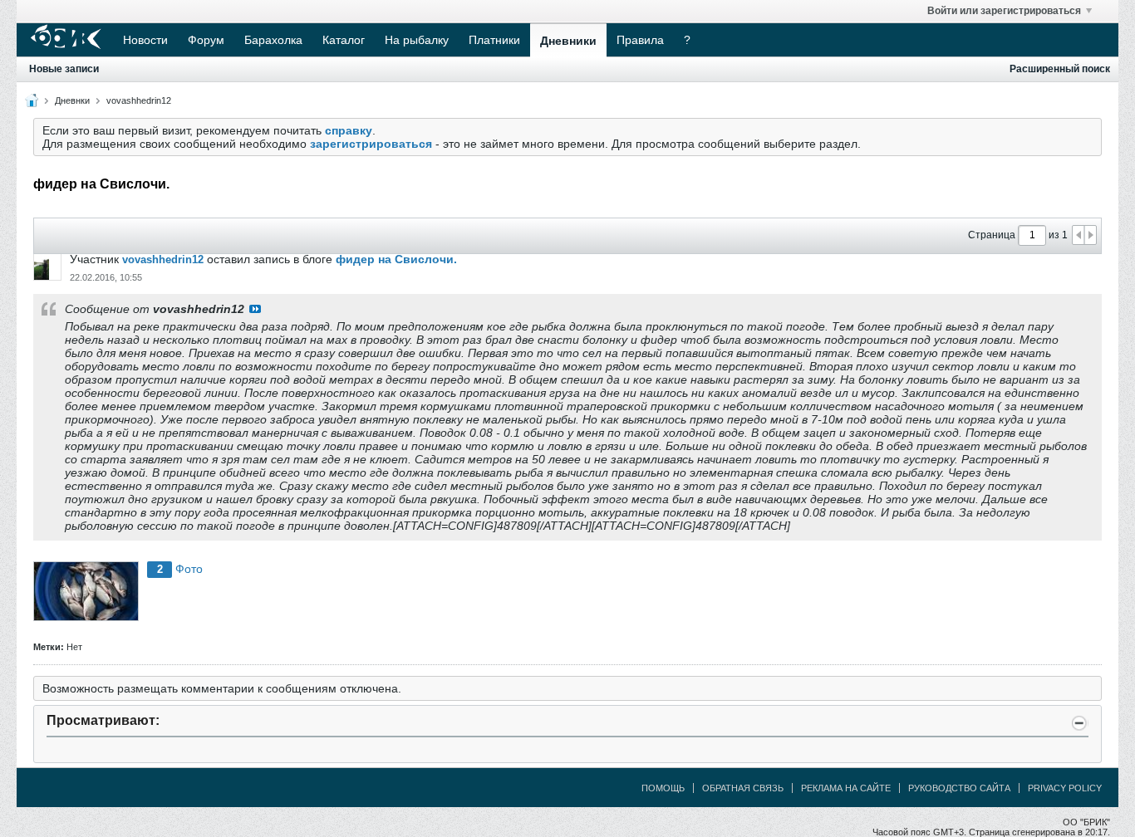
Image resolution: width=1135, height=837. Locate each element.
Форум (206, 39)
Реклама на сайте (846, 788)
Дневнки (72, 100)
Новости (145, 39)
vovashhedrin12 (138, 100)
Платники (494, 39)
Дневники (568, 40)
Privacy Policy (1065, 788)
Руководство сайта (959, 788)
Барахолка (273, 39)
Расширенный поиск (1060, 69)
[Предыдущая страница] (1078, 235)
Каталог (343, 39)
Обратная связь (743, 788)
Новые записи (64, 69)
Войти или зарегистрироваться (1004, 11)
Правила (640, 39)
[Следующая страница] (1090, 235)
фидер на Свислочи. (396, 259)
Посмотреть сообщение (255, 309)
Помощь (663, 788)
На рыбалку (417, 39)
